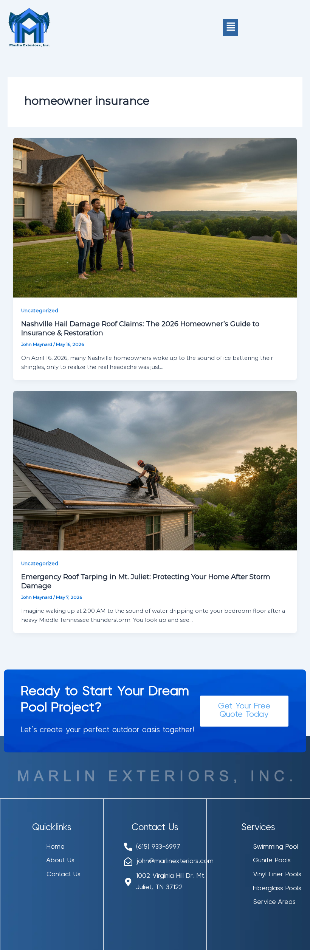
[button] (230, 27)
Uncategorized (39, 310)
